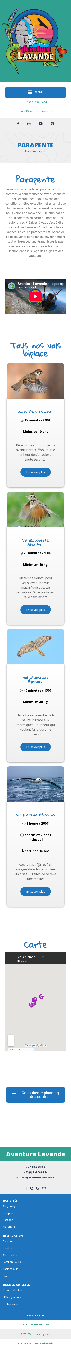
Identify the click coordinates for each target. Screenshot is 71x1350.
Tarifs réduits (10, 1269)
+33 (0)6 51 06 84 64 (35, 102)
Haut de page (35, 1315)
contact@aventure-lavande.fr (35, 111)
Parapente (9, 1213)
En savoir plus (35, 472)
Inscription (9, 1248)
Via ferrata (9, 1226)
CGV (23, 1334)
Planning (8, 1241)
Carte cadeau (11, 1255)
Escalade (8, 1220)
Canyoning (9, 1206)
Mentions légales (39, 1334)
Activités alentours (13, 1290)
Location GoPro (12, 1262)
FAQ (5, 1275)
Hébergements (12, 1297)
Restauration (10, 1304)
